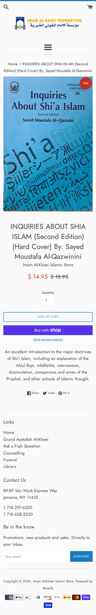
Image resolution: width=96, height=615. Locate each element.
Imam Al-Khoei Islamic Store (53, 581)
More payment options (48, 339)
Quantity (48, 292)
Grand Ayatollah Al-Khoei (25, 439)
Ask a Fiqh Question (21, 446)
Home (8, 432)
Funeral (10, 460)
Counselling (14, 453)
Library (9, 466)
